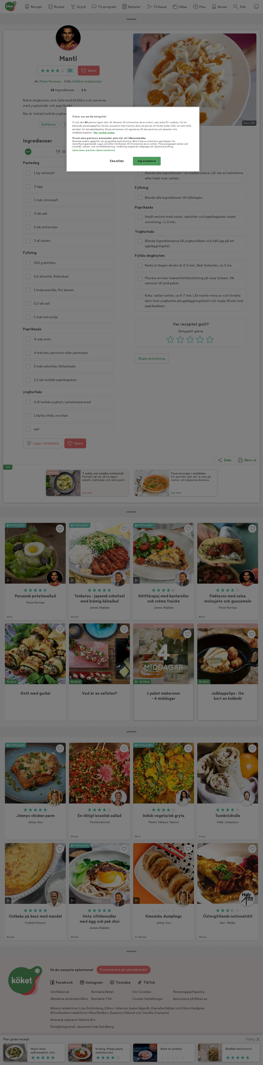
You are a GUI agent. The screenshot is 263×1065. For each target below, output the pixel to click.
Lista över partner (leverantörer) (93, 150)
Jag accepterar (146, 161)
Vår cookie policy (104, 132)
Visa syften (117, 161)
